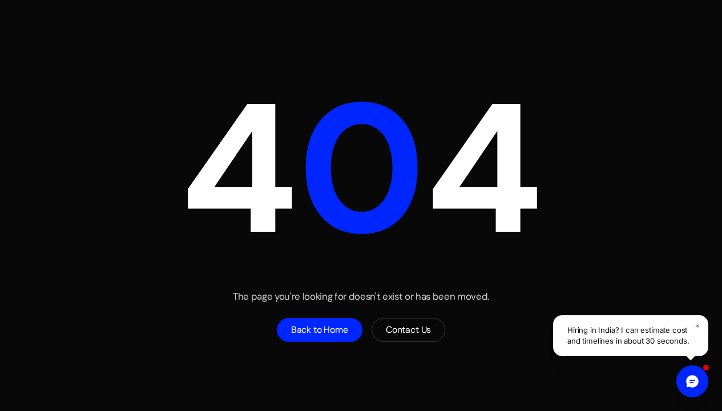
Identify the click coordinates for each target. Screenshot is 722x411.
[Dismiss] (697, 326)
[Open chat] (692, 381)
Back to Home (319, 330)
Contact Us (408, 330)
